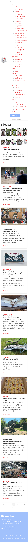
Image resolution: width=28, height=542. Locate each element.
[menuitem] (14, 4)
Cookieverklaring (20, 538)
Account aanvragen (15, 119)
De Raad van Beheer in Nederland (11, 521)
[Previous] (3, 504)
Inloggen (14, 115)
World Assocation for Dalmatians (11, 523)
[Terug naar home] (5, 60)
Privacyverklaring (8, 538)
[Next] (15, 507)
